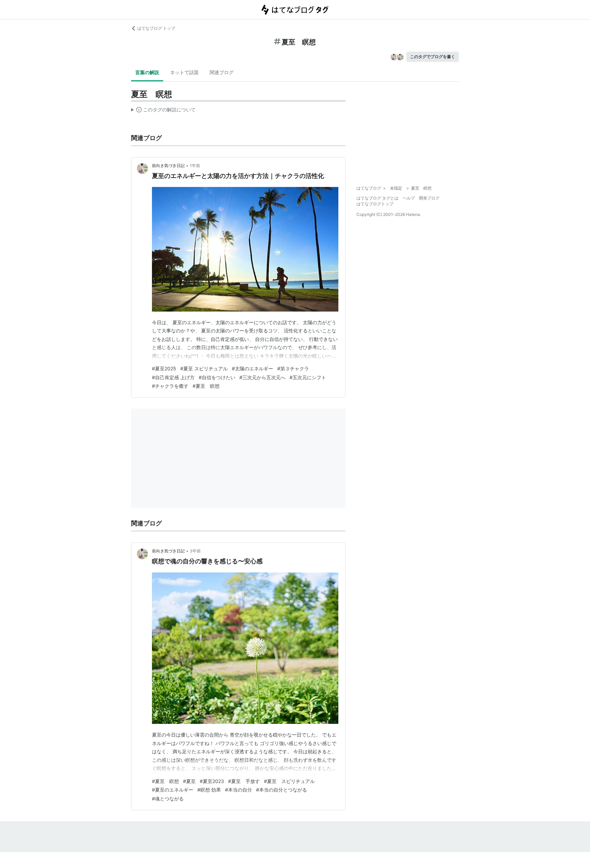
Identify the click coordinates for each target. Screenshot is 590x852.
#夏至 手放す (244, 781)
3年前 (195, 550)
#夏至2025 (164, 368)
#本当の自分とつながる (281, 790)
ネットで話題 (184, 72)
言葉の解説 (147, 72)
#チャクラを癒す (170, 386)
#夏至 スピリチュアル (204, 368)
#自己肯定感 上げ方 (173, 377)
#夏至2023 (212, 781)
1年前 (195, 165)
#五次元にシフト (308, 377)
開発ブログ (429, 198)
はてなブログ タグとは (377, 198)
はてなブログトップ (374, 203)
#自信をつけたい (217, 377)
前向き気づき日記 (168, 165)
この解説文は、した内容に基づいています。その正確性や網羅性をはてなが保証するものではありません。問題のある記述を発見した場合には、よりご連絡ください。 (163, 111)
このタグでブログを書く (432, 56)
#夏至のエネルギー (172, 790)
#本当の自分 (238, 790)
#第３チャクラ (293, 368)
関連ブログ (222, 72)
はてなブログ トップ (156, 28)
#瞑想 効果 (209, 790)
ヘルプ (409, 198)
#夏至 (189, 781)
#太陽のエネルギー (252, 368)
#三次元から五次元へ (262, 377)
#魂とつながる (168, 798)
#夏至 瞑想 (206, 386)
